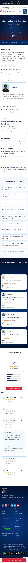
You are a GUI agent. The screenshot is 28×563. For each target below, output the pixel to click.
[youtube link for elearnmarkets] (18, 505)
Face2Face (17, 535)
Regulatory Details (5, 540)
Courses (3, 511)
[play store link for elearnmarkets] (9, 553)
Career (6, 528)
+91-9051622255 (5, 502)
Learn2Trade (17, 537)
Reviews (16, 515)
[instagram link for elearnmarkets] (6, 505)
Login (20, 11)
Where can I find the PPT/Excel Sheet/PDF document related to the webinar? (12, 244)
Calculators (17, 531)
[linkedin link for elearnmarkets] (11, 505)
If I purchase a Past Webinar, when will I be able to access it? (12, 237)
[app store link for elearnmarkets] (20, 553)
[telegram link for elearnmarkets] (15, 505)
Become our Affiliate (5, 531)
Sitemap (16, 520)
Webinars (3, 513)
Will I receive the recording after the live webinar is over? (12, 188)
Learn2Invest (17, 540)
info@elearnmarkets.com (6, 499)
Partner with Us (4, 535)
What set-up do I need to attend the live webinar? (11, 230)
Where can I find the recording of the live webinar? (12, 195)
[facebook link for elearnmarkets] (3, 505)
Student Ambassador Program (7, 533)
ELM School (17, 528)
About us (16, 511)
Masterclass (4, 515)
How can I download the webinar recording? (13, 251)
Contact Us (4, 537)
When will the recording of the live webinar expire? (12, 202)
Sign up (25, 11)
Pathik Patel (14, 87)
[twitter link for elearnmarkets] (9, 505)
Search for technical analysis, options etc (19, 8)
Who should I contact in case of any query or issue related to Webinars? (13, 210)
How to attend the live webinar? (10, 223)
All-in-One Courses (5, 518)
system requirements (14, 167)
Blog (16, 522)
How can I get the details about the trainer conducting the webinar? (12, 217)
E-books (16, 533)
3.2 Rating (15, 28)
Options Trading (15, 24)
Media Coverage (18, 518)
